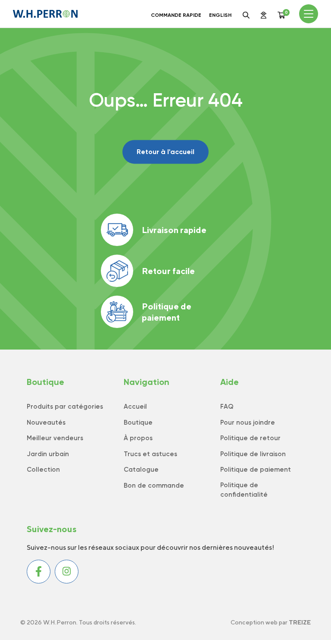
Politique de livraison (253, 454)
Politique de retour (250, 438)
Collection (43, 469)
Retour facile (168, 271)
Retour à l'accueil (165, 152)
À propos (138, 438)
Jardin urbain (48, 454)
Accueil (135, 406)
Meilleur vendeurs (55, 438)
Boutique (138, 422)
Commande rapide (176, 15)
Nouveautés (46, 422)
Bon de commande (154, 485)
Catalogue (141, 469)
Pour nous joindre (247, 422)
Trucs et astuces (150, 454)
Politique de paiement (166, 311)
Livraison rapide (174, 230)
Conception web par (271, 622)
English (220, 15)
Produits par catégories (65, 406)
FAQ (227, 406)
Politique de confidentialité (244, 490)
